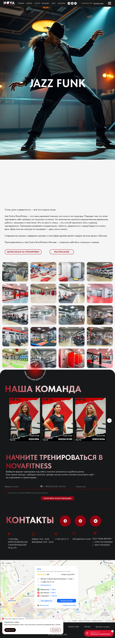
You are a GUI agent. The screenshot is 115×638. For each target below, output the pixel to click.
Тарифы (21, 3)
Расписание (98, 3)
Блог (53, 3)
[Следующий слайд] (109, 420)
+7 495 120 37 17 (62, 539)
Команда (45, 3)
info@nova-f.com (82, 539)
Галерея (29, 3)
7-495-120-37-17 (87, 3)
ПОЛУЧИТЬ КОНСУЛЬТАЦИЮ (57, 498)
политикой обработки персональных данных (32, 493)
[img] (9, 3)
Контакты (61, 3)
